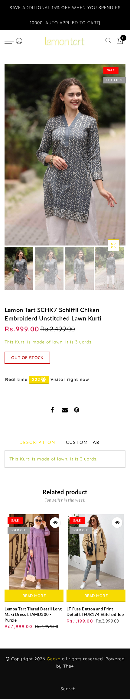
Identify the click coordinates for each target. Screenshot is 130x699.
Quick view (55, 522)
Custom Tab (83, 442)
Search (68, 688)
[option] (65, 154)
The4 (68, 666)
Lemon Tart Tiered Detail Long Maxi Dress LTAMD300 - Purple (33, 614)
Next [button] (107, 158)
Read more (34, 595)
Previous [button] (15, 158)
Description (37, 442)
